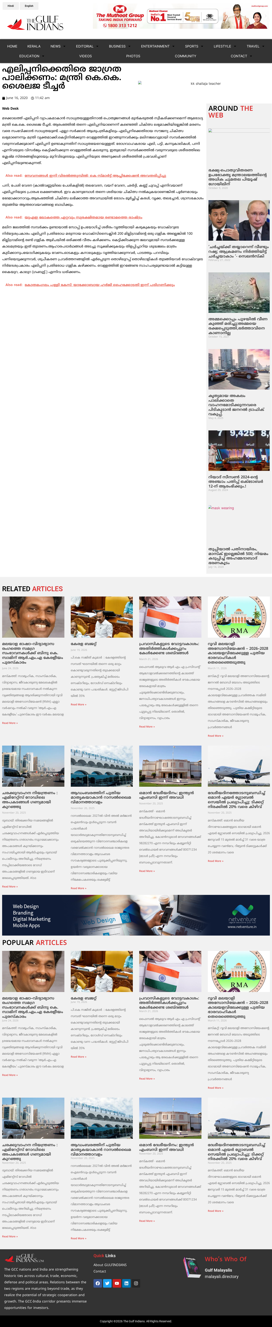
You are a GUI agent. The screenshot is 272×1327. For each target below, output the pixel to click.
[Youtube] (117, 1283)
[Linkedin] (126, 1283)
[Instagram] (136, 1283)
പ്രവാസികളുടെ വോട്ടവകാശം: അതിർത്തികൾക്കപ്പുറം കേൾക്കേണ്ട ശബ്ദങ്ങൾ (169, 649)
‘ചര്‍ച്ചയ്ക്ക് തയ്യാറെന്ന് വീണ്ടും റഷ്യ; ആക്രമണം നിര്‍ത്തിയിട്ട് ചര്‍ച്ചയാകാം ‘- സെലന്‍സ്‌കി (238, 252)
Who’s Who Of (225, 1260)
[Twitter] (107, 1283)
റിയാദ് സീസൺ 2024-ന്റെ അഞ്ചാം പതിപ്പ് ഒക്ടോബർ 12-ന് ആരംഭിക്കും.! (235, 482)
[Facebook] (98, 1283)
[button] (97, 16)
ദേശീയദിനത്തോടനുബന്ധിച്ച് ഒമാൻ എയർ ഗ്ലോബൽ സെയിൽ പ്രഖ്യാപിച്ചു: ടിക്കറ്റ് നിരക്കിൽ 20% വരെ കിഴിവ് (236, 800)
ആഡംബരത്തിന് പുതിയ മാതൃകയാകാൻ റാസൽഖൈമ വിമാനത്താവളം (101, 798)
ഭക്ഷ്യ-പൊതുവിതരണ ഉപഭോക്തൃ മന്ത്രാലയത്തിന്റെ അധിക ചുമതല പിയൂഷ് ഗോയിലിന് (237, 177)
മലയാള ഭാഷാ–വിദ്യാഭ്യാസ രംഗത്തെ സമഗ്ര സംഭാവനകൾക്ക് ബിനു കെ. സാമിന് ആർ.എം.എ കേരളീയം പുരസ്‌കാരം (32, 653)
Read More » (10, 723)
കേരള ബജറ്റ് (83, 644)
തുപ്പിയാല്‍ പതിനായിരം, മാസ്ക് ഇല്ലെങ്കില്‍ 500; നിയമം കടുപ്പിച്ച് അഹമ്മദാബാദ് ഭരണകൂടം (238, 556)
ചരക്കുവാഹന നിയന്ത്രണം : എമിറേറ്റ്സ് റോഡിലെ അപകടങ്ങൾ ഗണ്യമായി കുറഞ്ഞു (30, 800)
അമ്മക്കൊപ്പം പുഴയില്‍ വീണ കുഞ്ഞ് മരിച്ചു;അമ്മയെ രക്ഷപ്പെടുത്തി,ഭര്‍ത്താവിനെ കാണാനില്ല (238, 326)
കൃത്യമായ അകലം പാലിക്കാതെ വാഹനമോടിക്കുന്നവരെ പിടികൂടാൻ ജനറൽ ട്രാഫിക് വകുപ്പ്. (236, 405)
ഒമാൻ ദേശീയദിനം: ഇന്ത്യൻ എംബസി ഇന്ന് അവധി (166, 795)
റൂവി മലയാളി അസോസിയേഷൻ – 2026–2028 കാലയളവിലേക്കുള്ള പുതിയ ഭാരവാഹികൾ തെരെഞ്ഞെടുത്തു (238, 653)
